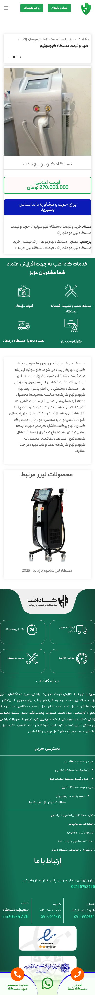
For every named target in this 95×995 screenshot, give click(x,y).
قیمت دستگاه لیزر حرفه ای (34, 248)
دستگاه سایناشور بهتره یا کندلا (75, 841)
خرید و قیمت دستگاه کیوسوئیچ (64, 46)
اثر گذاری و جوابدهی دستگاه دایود (72, 850)
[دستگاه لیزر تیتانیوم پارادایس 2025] (47, 525)
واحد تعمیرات (32, 8)
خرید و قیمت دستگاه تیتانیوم (72, 770)
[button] (47, 185)
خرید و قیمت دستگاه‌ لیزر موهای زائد (49, 39)
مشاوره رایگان (59, 8)
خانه (85, 39)
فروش (78, 985)
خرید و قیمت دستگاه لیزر (78, 762)
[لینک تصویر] (47, 938)
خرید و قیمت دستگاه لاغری (77, 787)
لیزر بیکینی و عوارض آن (80, 833)
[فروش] (77, 974)
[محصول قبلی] (21, 57)
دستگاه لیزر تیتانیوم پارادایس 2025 (47, 571)
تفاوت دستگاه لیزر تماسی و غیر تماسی (72, 815)
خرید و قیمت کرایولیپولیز (70, 796)
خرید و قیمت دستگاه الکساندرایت (69, 779)
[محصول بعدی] (9, 57)
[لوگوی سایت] (86, 8)
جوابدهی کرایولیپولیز (80, 824)
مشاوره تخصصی (18, 985)
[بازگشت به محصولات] (15, 57)
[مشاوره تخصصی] (17, 974)
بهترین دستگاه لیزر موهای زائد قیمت (50, 242)
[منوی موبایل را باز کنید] (6, 8)
